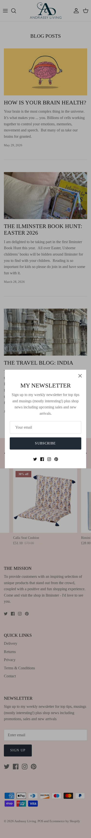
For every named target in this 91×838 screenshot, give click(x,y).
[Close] (80, 375)
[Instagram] (49, 459)
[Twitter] (35, 459)
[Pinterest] (56, 459)
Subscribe (45, 443)
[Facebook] (42, 459)
